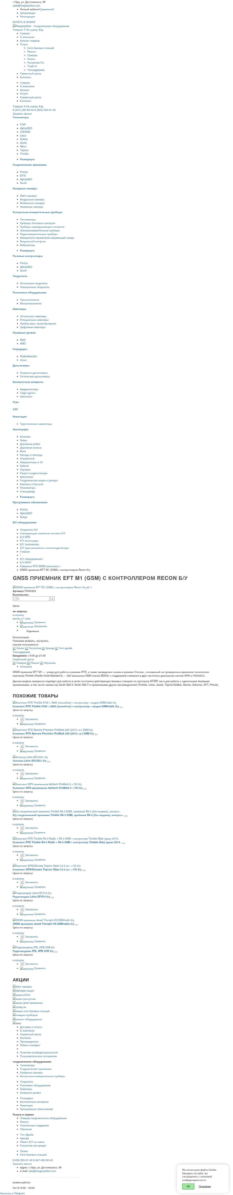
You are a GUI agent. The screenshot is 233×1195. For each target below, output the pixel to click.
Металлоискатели (30, 303)
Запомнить (40, 626)
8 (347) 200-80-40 (23, 110)
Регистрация (27, 16)
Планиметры (27, 487)
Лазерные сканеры (31, 1072)
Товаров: (28, 29)
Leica (23, 135)
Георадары (26, 1098)
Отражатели (27, 458)
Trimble (24, 153)
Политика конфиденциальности (39, 1052)
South (23, 143)
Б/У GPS (25, 537)
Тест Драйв (26, 1134)
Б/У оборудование (31, 559)
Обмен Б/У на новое (32, 1142)
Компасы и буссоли (31, 484)
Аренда (49, 648)
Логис (23, 360)
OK (188, 1186)
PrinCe (24, 172)
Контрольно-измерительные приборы (42, 1076)
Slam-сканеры (28, 195)
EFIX (23, 175)
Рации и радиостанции (33, 473)
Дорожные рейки (30, 444)
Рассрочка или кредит (33, 1145)
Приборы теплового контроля (37, 223)
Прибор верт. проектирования (38, 323)
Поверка (32, 55)
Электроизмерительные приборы (40, 230)
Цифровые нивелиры (33, 327)
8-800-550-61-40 (22, 1160)
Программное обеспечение (36, 1109)
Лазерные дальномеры (34, 372)
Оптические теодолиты (34, 283)
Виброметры (27, 245)
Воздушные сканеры (32, 199)
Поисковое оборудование (35, 1085)
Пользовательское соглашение (38, 1056)
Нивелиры (26, 1089)
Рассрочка (34, 648)
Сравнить (39, 622)
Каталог (24, 90)
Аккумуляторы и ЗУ (31, 462)
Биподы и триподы (31, 455)
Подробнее (205, 1186)
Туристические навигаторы (36, 424)
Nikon (23, 146)
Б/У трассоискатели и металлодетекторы (44, 548)
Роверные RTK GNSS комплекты (39, 566)
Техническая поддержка (34, 1125)
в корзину (18, 715)
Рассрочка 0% (35, 62)
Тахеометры (27, 1065)
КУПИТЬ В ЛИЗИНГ (24, 22)
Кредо (23, 517)
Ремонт (31, 51)
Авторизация (27, 13)
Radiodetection (28, 356)
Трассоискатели (29, 299)
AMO (23, 343)
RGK (22, 340)
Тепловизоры (28, 219)
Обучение (49, 663)
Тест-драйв (65, 648)
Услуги (24, 44)
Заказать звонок (22, 113)
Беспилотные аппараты (34, 1101)
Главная (25, 33)
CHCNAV (25, 132)
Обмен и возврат (30, 1045)
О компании (27, 37)
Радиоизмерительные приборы (39, 234)
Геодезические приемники (36, 1069)
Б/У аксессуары (29, 540)
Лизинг (31, 59)
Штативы (25, 436)
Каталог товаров (30, 40)
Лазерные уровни (30, 1092)
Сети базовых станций (40, 48)
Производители (29, 1041)
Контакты (25, 77)
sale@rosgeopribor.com (26, 5)
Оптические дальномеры (35, 376)
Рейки (23, 440)
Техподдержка (35, 70)
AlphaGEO (26, 128)
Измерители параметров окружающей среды (47, 237)
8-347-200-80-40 (43, 1160)
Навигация (26, 1105)
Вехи (23, 451)
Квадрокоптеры (29, 389)
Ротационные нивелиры (34, 320)
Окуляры (25, 469)
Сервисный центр (30, 73)
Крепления (26, 476)
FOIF (23, 124)
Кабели (24, 465)
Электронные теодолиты (35, 287)
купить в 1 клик (21, 618)
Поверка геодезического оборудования (43, 1118)
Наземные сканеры (31, 206)
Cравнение (46, 9)
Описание (26, 666)
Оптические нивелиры (33, 316)
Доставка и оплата (31, 1027)
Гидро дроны (27, 393)
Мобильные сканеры (32, 203)
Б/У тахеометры (29, 544)
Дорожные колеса (30, 447)
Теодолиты (26, 1081)
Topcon (24, 150)
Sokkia (24, 139)
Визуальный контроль (33, 241)
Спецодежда (27, 491)
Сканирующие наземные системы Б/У (43, 533)
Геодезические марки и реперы (39, 480)
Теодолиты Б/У (29, 529)
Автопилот (26, 396)
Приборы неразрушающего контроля (42, 226)
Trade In (32, 66)
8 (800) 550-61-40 (45, 110)
